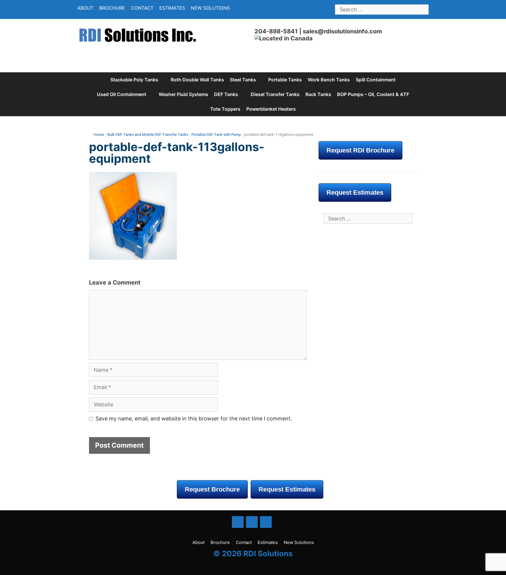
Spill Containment (376, 80)
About (85, 8)
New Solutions (210, 8)
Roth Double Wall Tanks (197, 80)
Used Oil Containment (121, 94)
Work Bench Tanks (329, 80)
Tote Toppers (225, 109)
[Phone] (266, 522)
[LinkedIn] (252, 522)
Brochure (112, 8)
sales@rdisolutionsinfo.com (342, 31)
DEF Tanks (226, 94)
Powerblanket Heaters (271, 109)
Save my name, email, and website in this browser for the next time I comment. (193, 418)
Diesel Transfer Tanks (275, 94)
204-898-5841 (276, 31)
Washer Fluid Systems (183, 94)
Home (99, 134)
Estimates (172, 8)
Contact (142, 8)
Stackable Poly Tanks (134, 80)
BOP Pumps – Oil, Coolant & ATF (373, 94)
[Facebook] (238, 522)
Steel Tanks (243, 80)
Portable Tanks (285, 80)
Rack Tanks (318, 94)
